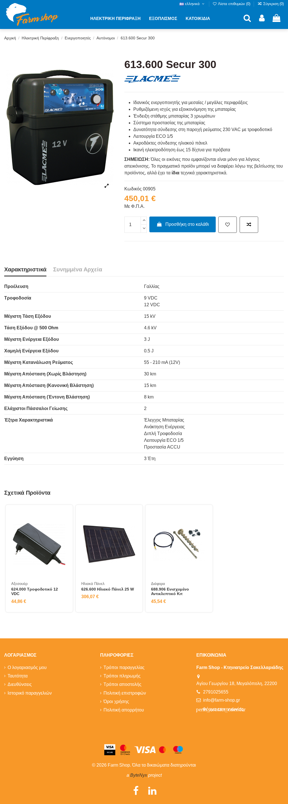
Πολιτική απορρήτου (124, 710)
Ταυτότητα (18, 676)
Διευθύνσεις (20, 684)
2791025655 (215, 692)
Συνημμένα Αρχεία (77, 269)
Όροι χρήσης (116, 701)
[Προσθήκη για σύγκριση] (249, 225)
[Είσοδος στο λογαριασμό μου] (262, 18)
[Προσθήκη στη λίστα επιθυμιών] (227, 225)
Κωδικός (133, 188)
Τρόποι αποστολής (122, 684)
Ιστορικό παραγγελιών (30, 693)
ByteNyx (138, 775)
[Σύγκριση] (62, 529)
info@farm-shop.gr (221, 700)
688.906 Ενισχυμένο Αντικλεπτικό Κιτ (170, 591)
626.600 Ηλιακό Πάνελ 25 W (107, 589)
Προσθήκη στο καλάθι (187, 224)
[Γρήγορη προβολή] (62, 540)
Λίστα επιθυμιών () (234, 4)
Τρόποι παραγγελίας (124, 667)
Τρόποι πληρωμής (122, 676)
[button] (115, 18)
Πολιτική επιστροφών (125, 693)
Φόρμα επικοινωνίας (221, 709)
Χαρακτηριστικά (25, 269)
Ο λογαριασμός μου (27, 667)
